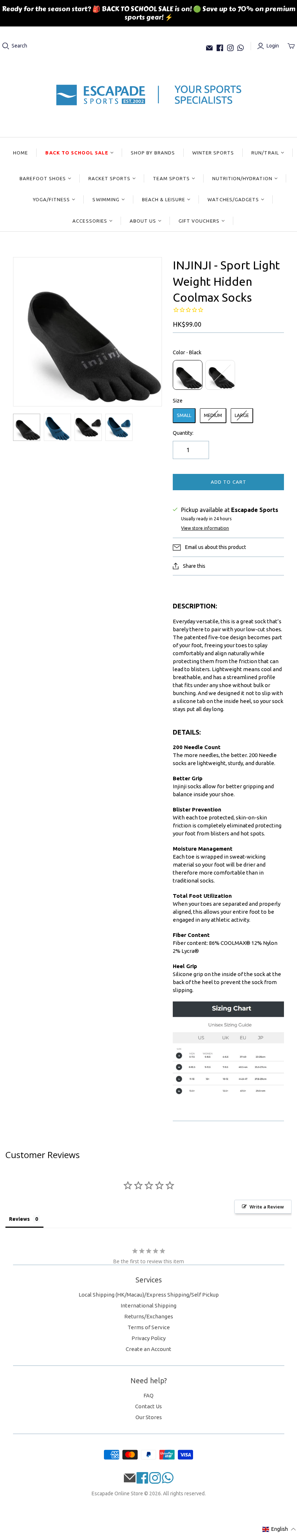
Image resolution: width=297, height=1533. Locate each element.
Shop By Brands (153, 152)
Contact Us (148, 1406)
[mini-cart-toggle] (291, 46)
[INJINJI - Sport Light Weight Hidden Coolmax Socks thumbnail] (26, 427)
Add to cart (228, 481)
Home (20, 152)
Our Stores (148, 1417)
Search (19, 46)
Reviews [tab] (19, 1219)
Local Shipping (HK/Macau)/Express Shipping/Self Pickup (149, 1295)
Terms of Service (148, 1327)
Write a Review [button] (267, 1206)
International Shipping (148, 1305)
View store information (205, 528)
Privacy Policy (148, 1338)
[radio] (187, 375)
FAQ (148, 1395)
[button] (279, 1529)
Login (273, 46)
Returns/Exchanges (148, 1316)
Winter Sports (213, 152)
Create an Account (148, 1349)
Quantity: (183, 433)
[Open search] (5, 46)
